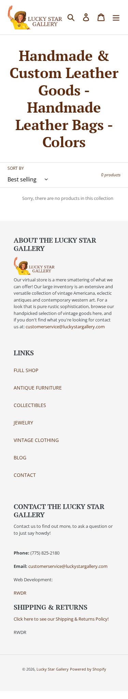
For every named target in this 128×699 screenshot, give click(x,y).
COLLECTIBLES (30, 405)
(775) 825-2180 (44, 553)
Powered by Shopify (88, 669)
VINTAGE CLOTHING (36, 440)
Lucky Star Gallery (53, 669)
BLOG (20, 457)
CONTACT (25, 475)
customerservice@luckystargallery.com (65, 326)
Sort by (16, 168)
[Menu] (116, 17)
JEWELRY (23, 422)
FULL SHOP (26, 370)
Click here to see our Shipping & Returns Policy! (61, 619)
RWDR (20, 593)
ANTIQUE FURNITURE (38, 387)
